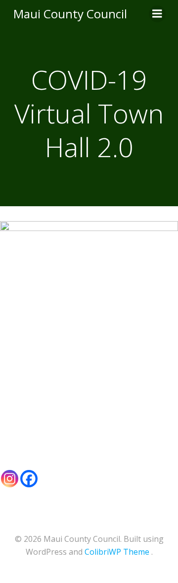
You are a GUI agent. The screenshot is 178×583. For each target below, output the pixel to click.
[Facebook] (29, 478)
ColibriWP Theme (117, 551)
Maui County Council (70, 13)
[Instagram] (9, 478)
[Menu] (157, 13)
